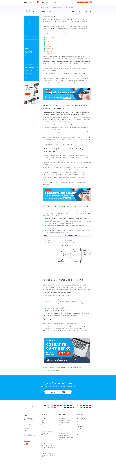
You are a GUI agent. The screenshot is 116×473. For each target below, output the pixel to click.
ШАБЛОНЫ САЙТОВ (58, 392)
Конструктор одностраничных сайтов (48, 448)
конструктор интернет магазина (53, 367)
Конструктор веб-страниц (47, 461)
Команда (25, 430)
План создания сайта (64, 433)
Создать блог (44, 439)
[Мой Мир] (57, 370)
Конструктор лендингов (46, 431)
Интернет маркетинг (29, 64)
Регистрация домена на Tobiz (66, 437)
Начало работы (28, 22)
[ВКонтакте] (53, 370)
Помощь (54, 2)
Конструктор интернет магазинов (46, 434)
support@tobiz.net (82, 424)
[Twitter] (55, 370)
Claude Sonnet (49, 48)
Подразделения (80, 426)
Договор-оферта (45, 427)
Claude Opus (49, 53)
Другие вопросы (28, 55)
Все (25, 17)
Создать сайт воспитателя (47, 453)
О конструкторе (27, 424)
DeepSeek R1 (49, 50)
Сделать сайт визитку (46, 436)
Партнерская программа (70, 411)
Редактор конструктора (28, 48)
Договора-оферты (50, 466)
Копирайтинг (27, 61)
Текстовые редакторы (29, 67)
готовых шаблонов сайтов (57, 33)
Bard (47, 39)
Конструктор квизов (45, 441)
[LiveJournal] (58, 370)
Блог (26, 19)
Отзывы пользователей (64, 427)
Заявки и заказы (28, 31)
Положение (41, 468)
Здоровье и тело (28, 79)
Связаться (79, 422)
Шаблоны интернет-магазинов (66, 420)
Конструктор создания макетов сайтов (48, 456)
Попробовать (85, 2)
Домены (26, 28)
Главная (42, 7)
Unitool (47, 43)
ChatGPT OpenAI (50, 37)
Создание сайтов (28, 58)
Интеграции (27, 37)
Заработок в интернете (27, 77)
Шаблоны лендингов (64, 422)
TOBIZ (25, 2)
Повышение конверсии (27, 41)
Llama (47, 41)
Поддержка (61, 429)
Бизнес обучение (28, 70)
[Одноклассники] (56, 370)
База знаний (48, 7)
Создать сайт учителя (46, 451)
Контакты (79, 430)
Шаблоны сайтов (34, 2)
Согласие (46, 468)
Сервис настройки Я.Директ (83, 434)
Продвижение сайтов (29, 34)
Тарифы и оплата (28, 44)
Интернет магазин (29, 25)
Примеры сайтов (63, 424)
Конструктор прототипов (47, 458)
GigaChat (48, 46)
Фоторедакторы (28, 73)
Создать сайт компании (46, 445)
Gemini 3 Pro (49, 51)
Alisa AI (47, 44)
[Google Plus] (60, 370)
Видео (42, 420)
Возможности (27, 426)
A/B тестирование (63, 442)
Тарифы (42, 2)
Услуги (47, 2)
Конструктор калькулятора (47, 443)
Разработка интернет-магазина (66, 439)
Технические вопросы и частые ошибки (29, 52)
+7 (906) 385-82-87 (82, 418)
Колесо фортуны (81, 437)
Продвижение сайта (64, 435)
